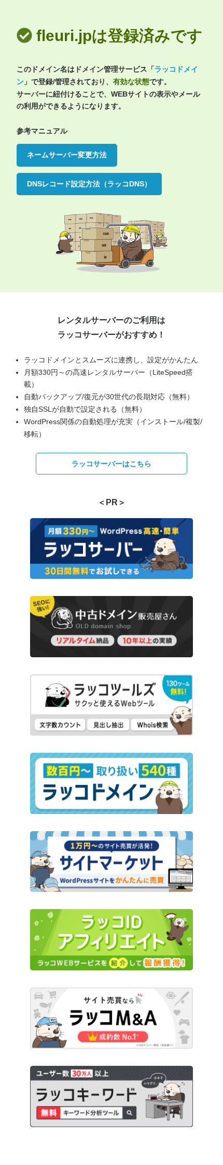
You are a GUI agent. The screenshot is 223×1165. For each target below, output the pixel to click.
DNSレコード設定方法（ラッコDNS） (89, 184)
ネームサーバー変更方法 (67, 155)
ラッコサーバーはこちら (111, 463)
